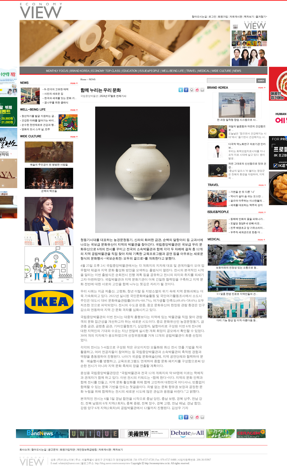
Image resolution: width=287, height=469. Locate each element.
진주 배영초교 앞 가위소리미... (247, 227)
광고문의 (53, 449)
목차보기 (249, 16)
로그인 (212, 16)
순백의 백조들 (49, 191)
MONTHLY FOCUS (57, 70)
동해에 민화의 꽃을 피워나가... (247, 219)
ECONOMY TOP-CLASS (105, 70)
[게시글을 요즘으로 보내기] (197, 90)
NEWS (237, 70)
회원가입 (223, 16)
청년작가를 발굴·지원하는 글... (39, 116)
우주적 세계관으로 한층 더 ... (246, 232)
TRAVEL (191, 70)
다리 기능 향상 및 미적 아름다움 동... (237, 320)
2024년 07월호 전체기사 (113, 96)
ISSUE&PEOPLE (149, 70)
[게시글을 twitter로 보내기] (181, 90)
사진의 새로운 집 (53, 93)
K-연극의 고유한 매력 (56, 89)
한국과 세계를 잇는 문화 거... (60, 98)
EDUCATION (129, 70)
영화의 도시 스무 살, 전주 (36, 129)
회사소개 (25, 449)
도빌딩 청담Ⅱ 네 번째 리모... (245, 223)
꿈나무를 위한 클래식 (56, 102)
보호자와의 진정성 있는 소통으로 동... (237, 267)
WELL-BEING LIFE (173, 70)
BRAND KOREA (79, 70)
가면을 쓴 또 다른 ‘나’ (242, 191)
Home (83, 79)
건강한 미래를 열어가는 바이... (39, 120)
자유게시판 (236, 16)
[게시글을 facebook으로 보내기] (186, 90)
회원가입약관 (67, 449)
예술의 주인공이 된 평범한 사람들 (49, 164)
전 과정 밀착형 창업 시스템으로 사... (237, 119)
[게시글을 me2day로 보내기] (191, 90)
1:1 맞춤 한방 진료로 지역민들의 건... (237, 294)
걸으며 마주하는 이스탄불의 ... (247, 200)
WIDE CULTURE (221, 70)
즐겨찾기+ (261, 16)
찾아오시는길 (199, 16)
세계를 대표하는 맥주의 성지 (246, 205)
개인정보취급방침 (87, 449)
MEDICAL (204, 70)
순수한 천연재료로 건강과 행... (39, 124)
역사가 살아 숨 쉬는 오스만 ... (246, 196)
